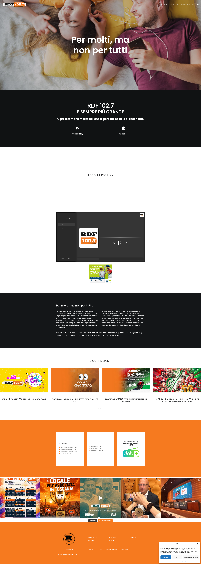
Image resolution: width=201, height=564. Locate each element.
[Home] (69, 539)
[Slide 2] (100, 408)
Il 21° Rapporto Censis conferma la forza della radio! (126, 400)
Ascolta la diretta (170, 4)
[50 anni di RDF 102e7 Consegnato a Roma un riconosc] (141, 498)
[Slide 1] (99, 408)
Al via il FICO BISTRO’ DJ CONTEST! (75, 399)
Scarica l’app (189, 4)
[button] (198, 544)
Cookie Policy (175, 561)
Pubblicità (116, 549)
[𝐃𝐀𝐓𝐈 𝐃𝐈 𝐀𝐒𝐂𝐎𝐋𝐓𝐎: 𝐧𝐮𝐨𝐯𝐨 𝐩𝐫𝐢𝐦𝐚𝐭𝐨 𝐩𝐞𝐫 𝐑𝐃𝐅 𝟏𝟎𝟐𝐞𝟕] (60, 498)
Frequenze (108, 549)
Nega (176, 557)
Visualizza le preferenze (190, 557)
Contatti (101, 549)
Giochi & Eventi (92, 549)
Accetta (165, 557)
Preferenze (111, 540)
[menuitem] (170, 4)
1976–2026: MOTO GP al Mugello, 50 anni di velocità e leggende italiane (23, 400)
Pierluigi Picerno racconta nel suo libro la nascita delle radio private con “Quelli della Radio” (177, 401)
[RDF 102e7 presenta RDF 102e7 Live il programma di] (100, 498)
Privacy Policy (182, 561)
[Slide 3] (102, 408)
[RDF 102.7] (14, 4)
